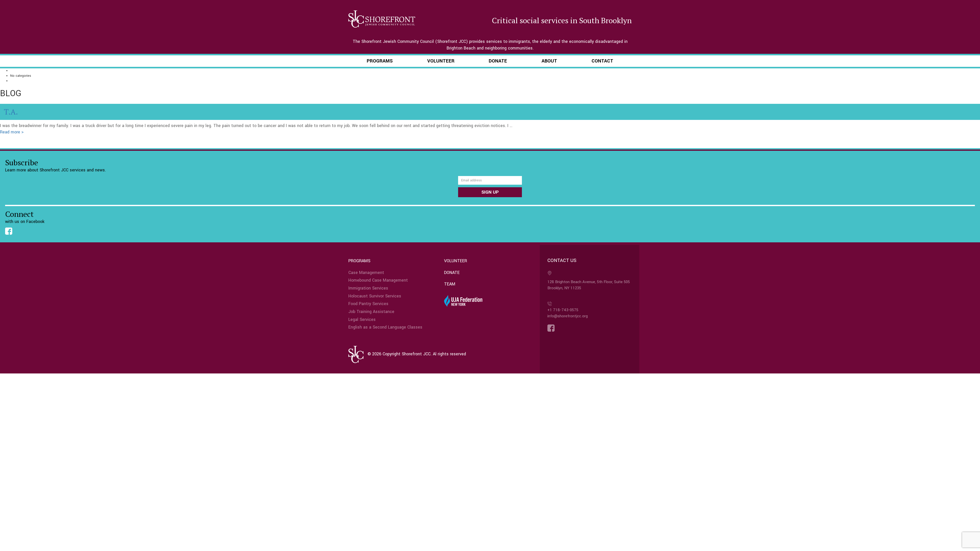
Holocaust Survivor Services (374, 296)
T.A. (11, 112)
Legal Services (362, 319)
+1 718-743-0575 (562, 310)
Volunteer (441, 61)
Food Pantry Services (368, 304)
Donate (498, 61)
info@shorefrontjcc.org (567, 316)
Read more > (12, 132)
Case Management (366, 273)
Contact (602, 61)
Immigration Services (368, 288)
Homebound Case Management (378, 280)
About (549, 61)
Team (449, 284)
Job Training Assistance (371, 312)
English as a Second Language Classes (385, 327)
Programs (380, 61)
